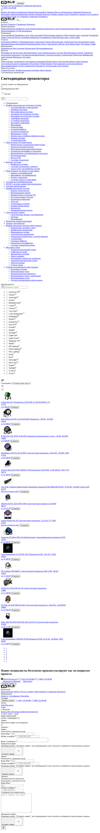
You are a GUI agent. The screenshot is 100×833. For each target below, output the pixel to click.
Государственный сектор (84, 42)
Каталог (4, 6)
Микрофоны (16, 125)
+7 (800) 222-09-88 (44, 679)
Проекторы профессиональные (19, 221)
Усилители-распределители (22, 147)
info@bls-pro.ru (9, 679)
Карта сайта (6, 712)
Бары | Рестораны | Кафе (85, 44)
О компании (27, 6)
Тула (3, 17)
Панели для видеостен (20, 191)
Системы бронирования (16, 186)
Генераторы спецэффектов (22, 243)
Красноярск (6, 14)
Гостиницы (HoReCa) (10, 42)
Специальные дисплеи (20, 204)
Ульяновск (24, 17)
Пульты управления (19, 177)
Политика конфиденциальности (24, 712)
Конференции (7, 48)
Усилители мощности (20, 131)
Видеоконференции (44, 48)
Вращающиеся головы (20, 232)
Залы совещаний (8, 35)
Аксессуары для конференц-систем (25, 169)
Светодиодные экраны (15, 212)
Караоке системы (18, 138)
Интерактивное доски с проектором (26, 276)
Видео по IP (16, 158)
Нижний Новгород (43, 14)
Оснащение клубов (48, 37)
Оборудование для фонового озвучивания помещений (23, 62)
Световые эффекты (19, 241)
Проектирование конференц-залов (15, 29)
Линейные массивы (19, 110)
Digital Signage (46, 64)
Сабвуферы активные (20, 118)
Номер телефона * (8, 736)
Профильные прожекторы (21, 230)
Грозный (21, 3)
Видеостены (18, 53)
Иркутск (58, 12)
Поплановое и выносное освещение (26, 258)
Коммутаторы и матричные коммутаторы (28, 145)
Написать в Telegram (12, 681)
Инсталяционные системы (22, 112)
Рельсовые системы (19, 269)
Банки (72, 44)
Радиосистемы (17, 127)
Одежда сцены (17, 265)
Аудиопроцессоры (18, 140)
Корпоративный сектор (36, 44)
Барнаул (4, 12)
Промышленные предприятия (13, 44)
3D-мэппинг (34, 64)
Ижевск (50, 12)
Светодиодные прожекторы (22, 234)
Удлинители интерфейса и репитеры (26, 151)
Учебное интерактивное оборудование (22, 267)
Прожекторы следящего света (23, 228)
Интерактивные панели (73, 53)
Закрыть (4, 776)
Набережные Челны (26, 14)
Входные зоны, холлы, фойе (68, 37)
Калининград (67, 12)
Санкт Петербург (71, 14)
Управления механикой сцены (23, 250)
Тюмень (8, 17)
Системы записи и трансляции (23, 180)
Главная (4, 70)
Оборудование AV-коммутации (19, 142)
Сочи (88, 14)
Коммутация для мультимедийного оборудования (67, 62)
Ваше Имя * (6, 734)
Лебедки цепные (18, 263)
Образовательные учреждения (32, 42)
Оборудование (40, 692)
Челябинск (43, 17)
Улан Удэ (16, 17)
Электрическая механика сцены (24, 261)
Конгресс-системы (13, 162)
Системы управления (20, 160)
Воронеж (23, 12)
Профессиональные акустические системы (23, 105)
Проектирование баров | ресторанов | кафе (77, 29)
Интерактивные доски (33, 53)
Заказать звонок (8, 701)
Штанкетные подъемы (20, 254)
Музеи (17, 37)
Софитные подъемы (19, 252)
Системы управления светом (23, 245)
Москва (14, 14)
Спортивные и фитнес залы (57, 44)
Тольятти (94, 14)
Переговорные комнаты (53, 35)
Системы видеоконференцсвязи (19, 182)
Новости (4, 696)
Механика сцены (13, 247)
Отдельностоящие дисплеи (22, 197)
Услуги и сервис (27, 692)
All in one (14, 201)
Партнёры (25, 696)
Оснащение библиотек (30, 37)
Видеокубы (15, 208)
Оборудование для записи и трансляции (22, 171)
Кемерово (77, 12)
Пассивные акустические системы (25, 116)
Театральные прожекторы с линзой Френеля (29, 236)
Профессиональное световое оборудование (33, 70)
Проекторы (77, 55)
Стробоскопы (16, 239)
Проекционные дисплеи (53, 53)
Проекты (18, 6)
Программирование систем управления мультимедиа (23, 66)
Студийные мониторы (20, 121)
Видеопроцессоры (18, 156)
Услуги (11, 6)
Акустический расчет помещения (15, 64)
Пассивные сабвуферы (20, 123)
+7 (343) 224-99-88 (26, 679)
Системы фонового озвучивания (24, 107)
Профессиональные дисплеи (18, 188)
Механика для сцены (21, 57)
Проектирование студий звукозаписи (16, 31)
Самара (60, 14)
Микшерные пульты (19, 134)
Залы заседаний (36, 35)
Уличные (14, 217)
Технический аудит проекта (57, 66)
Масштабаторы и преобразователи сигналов (29, 153)
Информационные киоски (22, 210)
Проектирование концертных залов (45, 29)
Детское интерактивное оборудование (26, 280)
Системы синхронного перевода (24, 166)
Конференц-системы (19, 164)
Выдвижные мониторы (20, 199)
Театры (48, 42)
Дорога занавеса (17, 256)
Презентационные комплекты (23, 274)
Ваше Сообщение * (9, 741)
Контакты (37, 6)
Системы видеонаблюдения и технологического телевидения (46, 55)
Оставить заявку (8, 684)
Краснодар (86, 12)
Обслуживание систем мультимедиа (68, 64)
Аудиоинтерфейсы (18, 129)
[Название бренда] (14, 287)
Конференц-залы (22, 35)
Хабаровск (34, 17)
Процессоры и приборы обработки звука (28, 136)
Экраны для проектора (15, 223)
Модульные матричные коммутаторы (26, 149)
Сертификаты (14, 696)
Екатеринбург (41, 12)
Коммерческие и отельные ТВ (23, 195)
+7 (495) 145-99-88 (8, 8)
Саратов (82, 14)
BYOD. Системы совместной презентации (23, 184)
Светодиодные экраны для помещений (27, 215)
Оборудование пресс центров (76, 35)
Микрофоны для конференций (23, 175)
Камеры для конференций (21, 173)
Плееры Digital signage (20, 206)
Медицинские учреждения (62, 42)
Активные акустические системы (25, 114)
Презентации (30, 48)
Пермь (54, 14)
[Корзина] (18, 20)
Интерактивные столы (20, 278)
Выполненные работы (10, 692)
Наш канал (27, 681)
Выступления (18, 48)
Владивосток (13, 12)
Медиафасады (7, 53)
